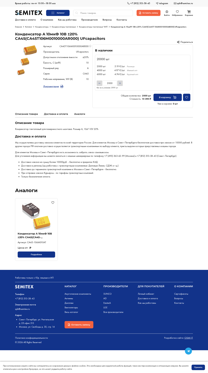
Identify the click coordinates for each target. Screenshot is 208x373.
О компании (183, 286)
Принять (198, 367)
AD (105, 298)
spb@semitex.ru (22, 309)
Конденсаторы (42, 26)
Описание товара (26, 114)
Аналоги (79, 114)
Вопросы (178, 298)
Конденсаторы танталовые (64, 26)
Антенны (69, 298)
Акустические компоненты (78, 293)
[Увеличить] (120, 83)
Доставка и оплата (56, 114)
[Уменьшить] (99, 83)
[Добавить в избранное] (186, 97)
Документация (51, 86)
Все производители (113, 312)
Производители (115, 286)
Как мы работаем (147, 303)
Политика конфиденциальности (31, 337)
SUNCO (107, 293)
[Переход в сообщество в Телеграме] (188, 351)
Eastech (107, 303)
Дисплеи (69, 303)
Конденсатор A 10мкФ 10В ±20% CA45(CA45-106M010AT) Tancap (35, 235)
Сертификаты (181, 293)
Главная (18, 26)
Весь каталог (71, 312)
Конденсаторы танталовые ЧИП (93, 26)
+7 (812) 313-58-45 (25, 298)
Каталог (28, 26)
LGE (105, 307)
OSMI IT (188, 337)
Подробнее (36, 254)
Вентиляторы (71, 307)
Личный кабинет (146, 293)
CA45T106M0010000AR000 (74, 46)
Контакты (179, 303)
